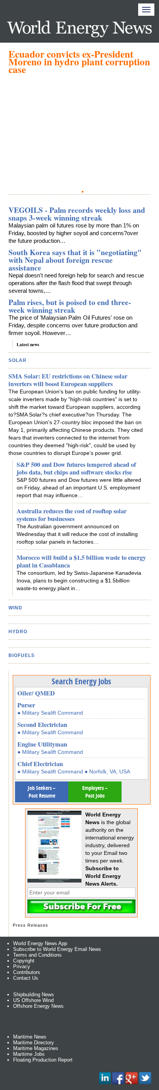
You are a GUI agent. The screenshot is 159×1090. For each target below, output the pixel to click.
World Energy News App (40, 943)
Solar (17, 360)
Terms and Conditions (37, 955)
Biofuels (21, 655)
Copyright (23, 961)
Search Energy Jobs (81, 681)
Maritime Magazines (35, 1048)
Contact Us (25, 978)
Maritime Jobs (29, 1054)
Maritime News (29, 1037)
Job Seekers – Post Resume (42, 791)
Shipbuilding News (33, 994)
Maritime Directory (33, 1042)
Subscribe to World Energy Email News (57, 949)
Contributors (26, 972)
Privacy (21, 966)
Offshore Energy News (38, 1006)
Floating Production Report (43, 1060)
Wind (15, 608)
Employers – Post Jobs (95, 791)
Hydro (17, 631)
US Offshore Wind (33, 1000)
